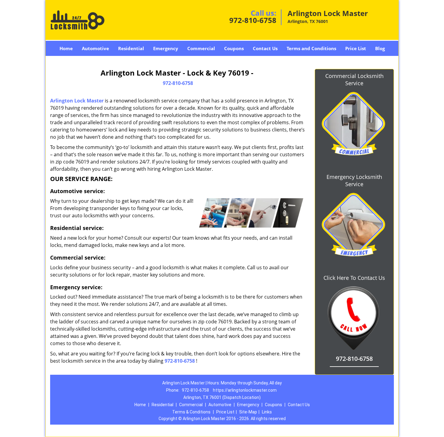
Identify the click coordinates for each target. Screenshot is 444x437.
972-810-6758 (252, 20)
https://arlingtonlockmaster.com (245, 390)
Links (267, 411)
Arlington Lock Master (77, 100)
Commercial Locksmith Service (354, 79)
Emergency (165, 48)
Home (66, 48)
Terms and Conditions (311, 48)
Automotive (95, 48)
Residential (131, 48)
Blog (380, 48)
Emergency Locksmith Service (354, 180)
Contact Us (265, 48)
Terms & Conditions (191, 411)
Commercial (201, 48)
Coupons (234, 48)
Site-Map (248, 411)
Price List (355, 48)
